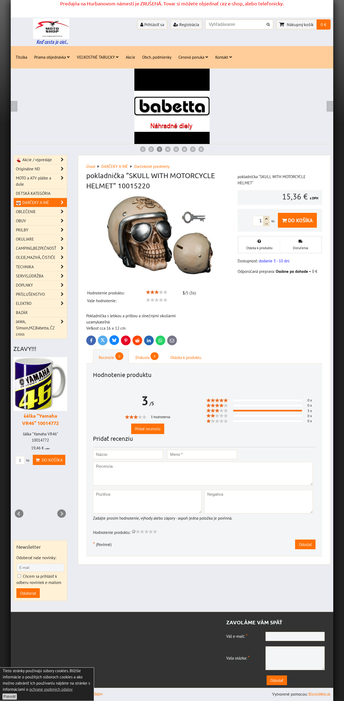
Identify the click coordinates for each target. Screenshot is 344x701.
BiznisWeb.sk (319, 694)
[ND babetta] (172, 142)
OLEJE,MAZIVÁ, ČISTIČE (35, 257)
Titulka (21, 57)
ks (27, 460)
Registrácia (188, 24)
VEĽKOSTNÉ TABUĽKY (96, 57)
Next (61, 513)
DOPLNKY (24, 285)
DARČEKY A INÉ (35, 202)
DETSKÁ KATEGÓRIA (33, 193)
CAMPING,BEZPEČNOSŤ (36, 248)
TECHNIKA (25, 266)
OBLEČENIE (26, 211)
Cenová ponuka (191, 57)
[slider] (156, 292)
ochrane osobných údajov (51, 689)
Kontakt (221, 57)
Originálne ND (28, 168)
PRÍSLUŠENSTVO (30, 294)
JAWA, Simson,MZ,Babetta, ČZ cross (35, 328)
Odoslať (305, 544)
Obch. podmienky (156, 57)
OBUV (21, 220)
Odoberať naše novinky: (36, 557)
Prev (19, 513)
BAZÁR (22, 312)
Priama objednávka (50, 57)
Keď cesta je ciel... (52, 41)
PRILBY (22, 230)
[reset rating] (133, 531)
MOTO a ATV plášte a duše (33, 181)
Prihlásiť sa (153, 24)
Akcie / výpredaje (36, 159)
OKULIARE (25, 239)
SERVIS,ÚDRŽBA (30, 276)
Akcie (130, 57)
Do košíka (300, 220)
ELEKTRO (23, 303)
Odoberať (28, 593)
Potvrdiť (9, 697)
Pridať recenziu (147, 428)
